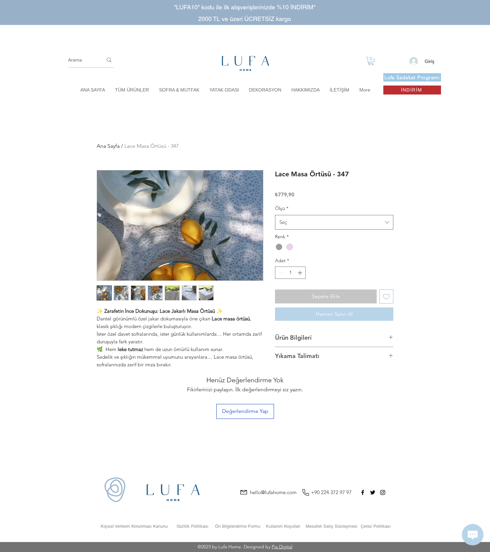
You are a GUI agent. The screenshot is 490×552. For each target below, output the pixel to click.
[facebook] (362, 492)
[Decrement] (280, 272)
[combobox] (334, 222)
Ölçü (281, 208)
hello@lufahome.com (273, 492)
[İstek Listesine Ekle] (386, 296)
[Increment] (300, 272)
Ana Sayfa (108, 146)
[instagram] (382, 492)
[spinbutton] (290, 272)
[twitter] (372, 492)
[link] (371, 61)
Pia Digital (282, 547)
